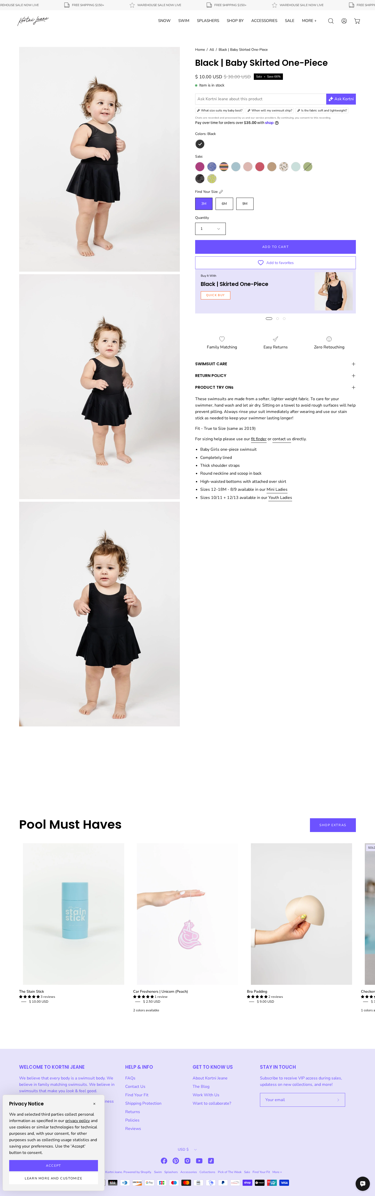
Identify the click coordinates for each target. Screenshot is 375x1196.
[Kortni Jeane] (33, 21)
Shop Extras (332, 825)
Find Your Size (206, 191)
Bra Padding (257, 991)
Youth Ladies (280, 497)
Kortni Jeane (113, 1172)
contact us (281, 439)
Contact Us (135, 1086)
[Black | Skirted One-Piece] (334, 291)
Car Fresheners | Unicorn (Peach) (160, 991)
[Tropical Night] (200, 178)
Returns (132, 1112)
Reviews (133, 1128)
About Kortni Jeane (210, 1078)
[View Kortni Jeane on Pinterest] (176, 1161)
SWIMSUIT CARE (211, 364)
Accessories (188, 1172)
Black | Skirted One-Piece (234, 284)
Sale (247, 1172)
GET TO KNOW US (213, 1067)
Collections (207, 1172)
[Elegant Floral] (212, 166)
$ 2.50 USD (151, 1001)
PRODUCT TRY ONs (214, 387)
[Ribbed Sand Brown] (272, 166)
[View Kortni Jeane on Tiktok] (211, 1161)
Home (200, 49)
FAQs (130, 1078)
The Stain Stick (31, 991)
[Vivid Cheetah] (212, 178)
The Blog (201, 1086)
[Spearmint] (296, 166)
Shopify (146, 1172)
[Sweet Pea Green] (307, 166)
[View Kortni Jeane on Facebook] (164, 1161)
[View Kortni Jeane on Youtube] (199, 1161)
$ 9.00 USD (265, 1001)
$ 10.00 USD (38, 1001)
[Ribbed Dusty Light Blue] (236, 166)
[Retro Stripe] (224, 166)
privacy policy (77, 1121)
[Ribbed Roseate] (260, 166)
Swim (158, 1172)
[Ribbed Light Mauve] (248, 166)
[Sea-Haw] (284, 166)
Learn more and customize (53, 1178)
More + (277, 1172)
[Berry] (200, 166)
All (211, 49)
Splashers (171, 1172)
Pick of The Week (230, 1172)
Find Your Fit (136, 1095)
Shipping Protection (143, 1103)
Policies (132, 1120)
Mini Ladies (277, 489)
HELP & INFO (139, 1067)
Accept (53, 1165)
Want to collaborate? (212, 1103)
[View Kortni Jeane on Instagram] (187, 1161)
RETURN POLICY (210, 376)
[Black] (200, 144)
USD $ (183, 1149)
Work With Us (206, 1095)
